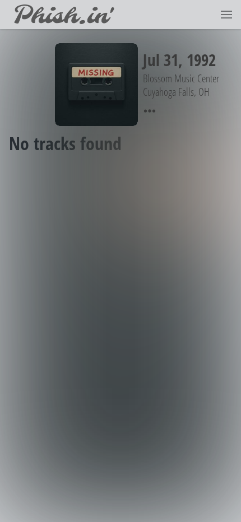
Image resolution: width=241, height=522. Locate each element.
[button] (226, 14)
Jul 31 (160, 60)
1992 (201, 60)
